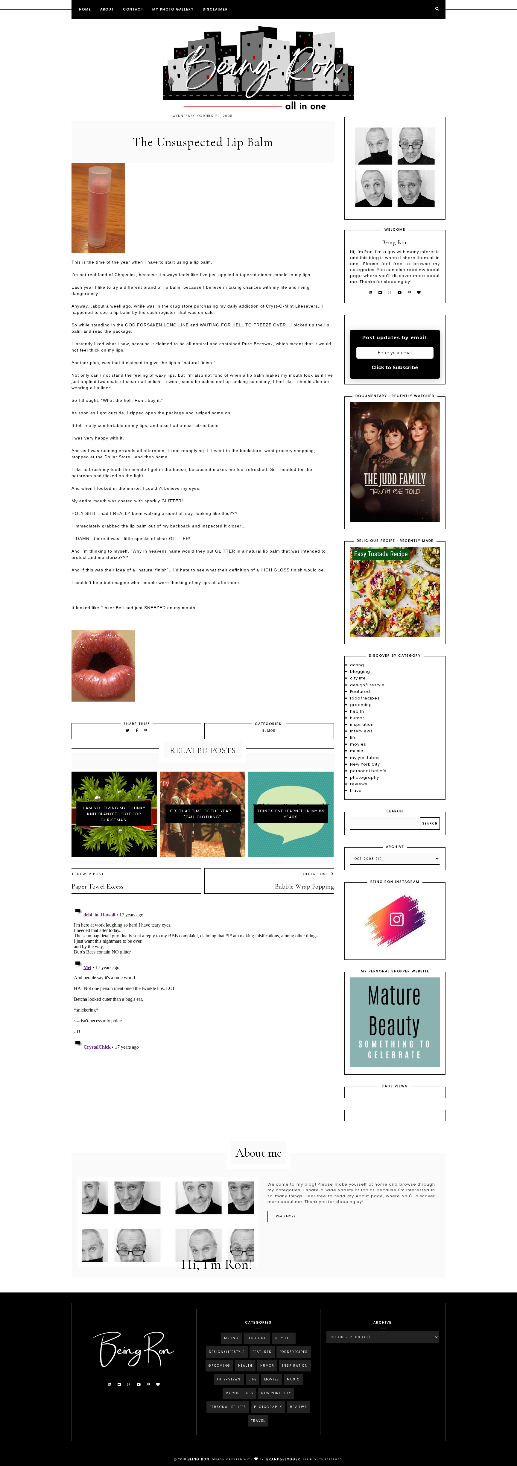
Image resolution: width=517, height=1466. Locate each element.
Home (85, 9)
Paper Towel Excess (97, 886)
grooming (361, 705)
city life (358, 678)
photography (364, 777)
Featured (360, 691)
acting (357, 665)
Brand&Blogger (283, 1459)
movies (358, 744)
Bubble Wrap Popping (304, 886)
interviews (361, 731)
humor (269, 731)
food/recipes (365, 698)
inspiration (362, 724)
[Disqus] (203, 979)
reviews (358, 784)
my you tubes (365, 758)
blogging (360, 671)
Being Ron (198, 1459)
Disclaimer (215, 9)
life (353, 737)
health (357, 711)
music (356, 751)
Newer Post (90, 874)
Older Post (315, 874)
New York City (365, 764)
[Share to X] (128, 730)
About (107, 9)
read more (286, 1216)
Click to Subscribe (395, 367)
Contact (133, 9)
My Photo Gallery (173, 9)
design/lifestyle (367, 685)
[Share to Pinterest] (146, 730)
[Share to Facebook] (138, 730)
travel (356, 790)
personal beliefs (368, 771)
